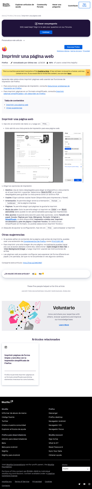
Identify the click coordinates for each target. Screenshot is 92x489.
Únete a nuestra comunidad (14, 425)
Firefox (10, 16)
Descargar (53, 413)
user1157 (25, 291)
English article (43, 71)
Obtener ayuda (55, 455)
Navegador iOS (55, 425)
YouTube (84, 484)
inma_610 (47, 291)
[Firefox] (4, 49)
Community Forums (42, 6)
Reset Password (56, 447)
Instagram (89, 484)
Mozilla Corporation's (15, 465)
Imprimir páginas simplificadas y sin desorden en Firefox (34, 92)
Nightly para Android (11, 455)
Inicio (4, 16)
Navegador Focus (56, 429)
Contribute (73, 6)
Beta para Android (9, 447)
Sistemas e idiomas (63, 51)
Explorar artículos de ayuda (24, 6)
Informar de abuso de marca (14, 413)
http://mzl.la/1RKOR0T (32, 263)
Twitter (5, 421)
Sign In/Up (84, 5)
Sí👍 (34, 274)
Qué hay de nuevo (76, 51)
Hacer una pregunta (56, 6)
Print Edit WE (57, 241)
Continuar (46, 32)
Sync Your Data (55, 451)
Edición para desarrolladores (14, 439)
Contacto (6, 486)
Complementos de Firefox (34, 241)
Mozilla (7, 402)
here (69, 73)
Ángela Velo (66, 291)
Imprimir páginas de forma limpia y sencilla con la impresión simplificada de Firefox (17, 359)
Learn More (64, 325)
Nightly (5, 451)
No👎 (41, 274)
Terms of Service (22, 482)
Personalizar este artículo (12, 40)
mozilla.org (7, 482)
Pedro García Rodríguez (36, 291)
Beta (4, 443)
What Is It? (53, 443)
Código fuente (8, 417)
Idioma (64, 465)
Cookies (48, 482)
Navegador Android (57, 421)
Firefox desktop (55, 417)
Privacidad (86, 51)
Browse (17, 16)
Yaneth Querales (56, 291)
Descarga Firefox (73, 47)
